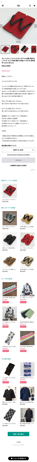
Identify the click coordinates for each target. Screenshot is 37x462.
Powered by (16, 445)
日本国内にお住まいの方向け (18, 165)
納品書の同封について (9, 146)
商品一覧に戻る (18, 434)
